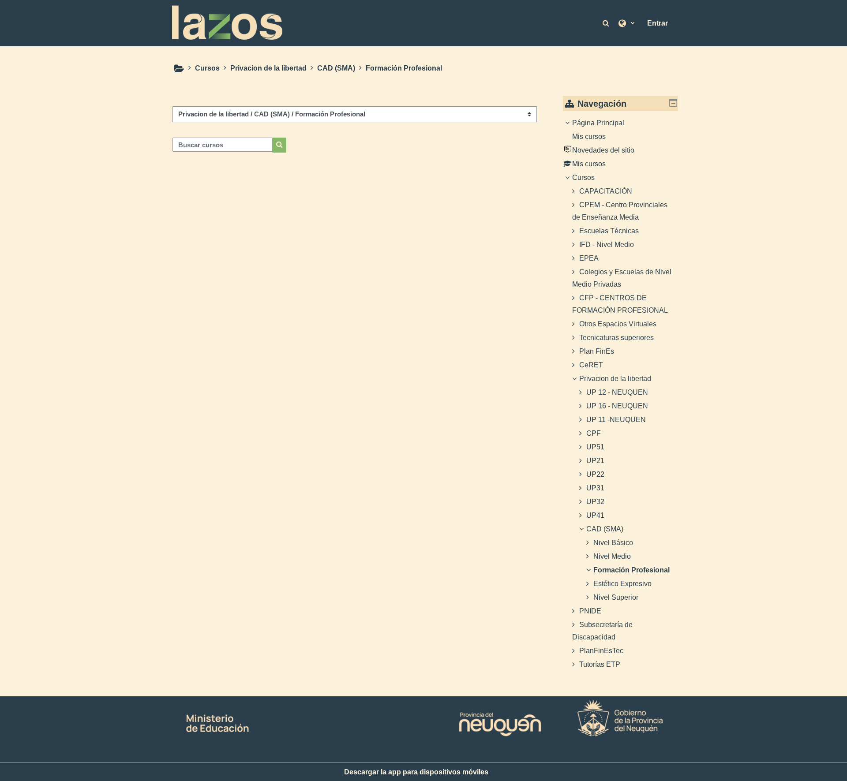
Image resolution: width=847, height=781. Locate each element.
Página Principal (598, 123)
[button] (607, 23)
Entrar (657, 23)
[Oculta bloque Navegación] (673, 103)
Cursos (583, 177)
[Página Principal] (227, 22)
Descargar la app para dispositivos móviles (416, 772)
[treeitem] (620, 394)
